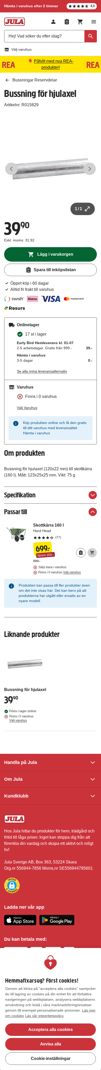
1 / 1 (78, 209)
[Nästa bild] (89, 169)
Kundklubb (16, 796)
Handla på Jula (20, 762)
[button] (12, 885)
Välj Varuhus (27, 408)
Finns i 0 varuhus (59, 572)
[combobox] (50, 36)
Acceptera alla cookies (50, 1029)
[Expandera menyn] (94, 22)
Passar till (15, 511)
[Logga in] (53, 22)
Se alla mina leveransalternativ (42, 371)
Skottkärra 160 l (65, 531)
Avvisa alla (50, 1044)
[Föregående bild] (11, 169)
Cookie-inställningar (50, 1058)
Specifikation (19, 495)
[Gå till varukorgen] (80, 22)
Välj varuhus (21, 49)
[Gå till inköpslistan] (67, 22)
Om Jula (13, 779)
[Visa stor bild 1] (50, 169)
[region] (50, 1009)
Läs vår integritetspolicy (44, 1016)
